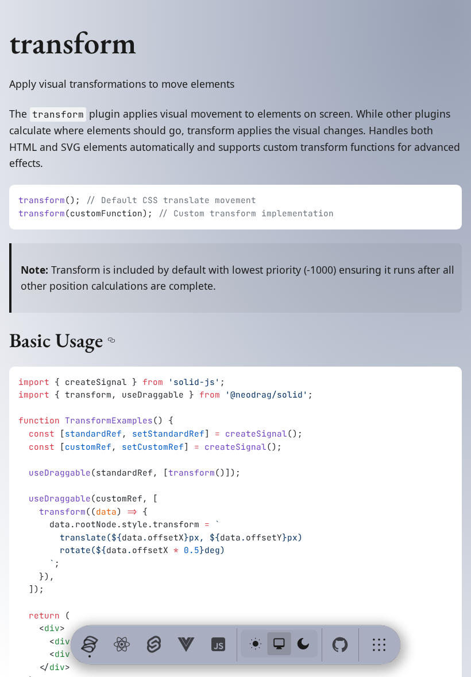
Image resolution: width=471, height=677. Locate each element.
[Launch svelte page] (154, 645)
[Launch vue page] (186, 645)
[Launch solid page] (90, 645)
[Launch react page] (122, 645)
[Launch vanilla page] (218, 645)
